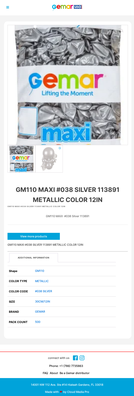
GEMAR (40, 311)
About (54, 373)
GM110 (39, 271)
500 (37, 322)
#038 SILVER (43, 291)
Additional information (33, 257)
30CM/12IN (42, 301)
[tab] (33, 257)
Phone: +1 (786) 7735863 (66, 366)
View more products (33, 236)
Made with (52, 392)
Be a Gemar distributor (75, 373)
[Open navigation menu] (7, 7)
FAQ (45, 373)
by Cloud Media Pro (76, 392)
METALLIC (42, 281)
